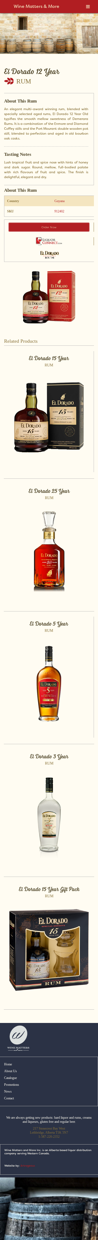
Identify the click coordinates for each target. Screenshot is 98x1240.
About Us (10, 1071)
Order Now (49, 227)
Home (8, 1064)
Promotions (11, 1085)
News (8, 1091)
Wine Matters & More (36, 6)
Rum (23, 81)
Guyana (59, 201)
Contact (9, 1098)
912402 (59, 211)
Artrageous (27, 1165)
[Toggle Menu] (88, 6)
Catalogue (10, 1078)
